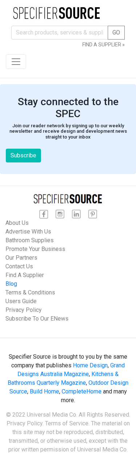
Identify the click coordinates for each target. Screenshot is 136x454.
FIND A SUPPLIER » (103, 45)
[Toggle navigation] (16, 61)
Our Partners (21, 257)
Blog (11, 283)
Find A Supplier (24, 275)
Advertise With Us (28, 231)
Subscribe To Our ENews (37, 318)
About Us (17, 222)
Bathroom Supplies (29, 240)
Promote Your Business (35, 248)
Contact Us (19, 266)
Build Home (44, 391)
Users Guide (21, 301)
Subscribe (23, 155)
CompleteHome (82, 391)
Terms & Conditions (30, 292)
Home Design (90, 365)
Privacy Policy (23, 309)
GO (116, 32)
